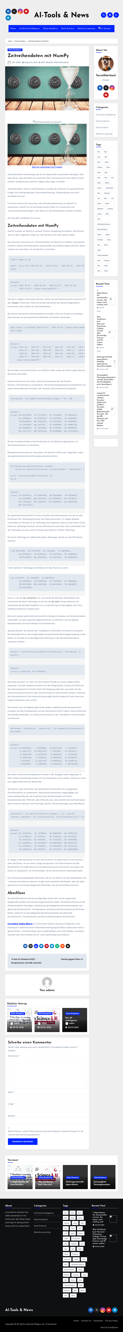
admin (18, 62)
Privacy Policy (111, 1321)
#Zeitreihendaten (61, 62)
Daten (99, 167)
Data (106, 162)
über (106, 271)
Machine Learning (86, 29)
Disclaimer (98, 1321)
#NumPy (49, 62)
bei (106, 157)
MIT (98, 219)
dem (108, 167)
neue (99, 234)
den (98, 172)
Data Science (67, 29)
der (106, 172)
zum (106, 265)
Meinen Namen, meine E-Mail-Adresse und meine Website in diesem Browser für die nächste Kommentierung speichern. (45, 1133)
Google (107, 193)
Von (98, 260)
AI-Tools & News (61, 15)
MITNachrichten (103, 224)
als (98, 151)
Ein (112, 177)
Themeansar (50, 1324)
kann (107, 203)
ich (98, 198)
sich (109, 239)
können (100, 208)
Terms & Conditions (109, 1327)
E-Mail (11, 1104)
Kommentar (14, 1056)
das (98, 162)
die (106, 177)
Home (13, 29)
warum (107, 260)
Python (100, 239)
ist (112, 198)
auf (105, 151)
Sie (98, 245)
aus (98, 157)
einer (99, 188)
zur (98, 271)
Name (11, 1092)
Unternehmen (102, 255)
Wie (98, 265)
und (98, 250)
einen (107, 183)
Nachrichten (102, 229)
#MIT (43, 62)
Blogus (38, 1324)
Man (107, 214)
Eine (99, 183)
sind (106, 245)
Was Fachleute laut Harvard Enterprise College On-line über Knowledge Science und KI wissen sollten (102, 331)
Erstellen (109, 188)
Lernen (110, 208)
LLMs (99, 214)
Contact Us (86, 1321)
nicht (108, 234)
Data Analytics (50, 29)
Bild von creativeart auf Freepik (47, 167)
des (98, 177)
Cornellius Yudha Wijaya (20, 924)
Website (11, 1116)
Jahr (99, 203)
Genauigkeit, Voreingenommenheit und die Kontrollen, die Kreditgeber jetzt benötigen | (106, 379)
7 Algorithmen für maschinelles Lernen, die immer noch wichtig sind (102, 298)
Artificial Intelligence (29, 29)
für (98, 193)
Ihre (105, 198)
